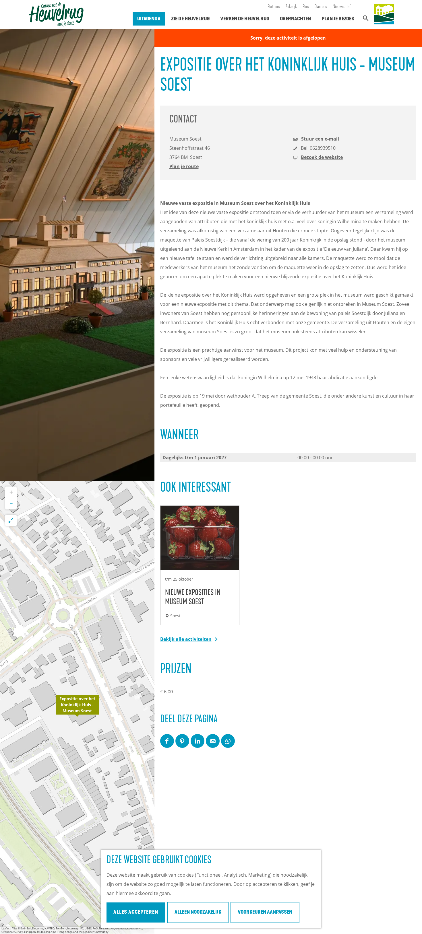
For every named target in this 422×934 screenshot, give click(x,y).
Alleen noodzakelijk (198, 912)
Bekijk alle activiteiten (186, 639)
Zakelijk (291, 6)
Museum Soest (185, 139)
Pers (306, 6)
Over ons (321, 6)
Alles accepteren (135, 912)
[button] (77, 707)
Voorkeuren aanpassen (265, 912)
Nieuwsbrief (342, 6)
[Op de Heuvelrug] (384, 14)
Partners (274, 6)
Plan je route (184, 166)
